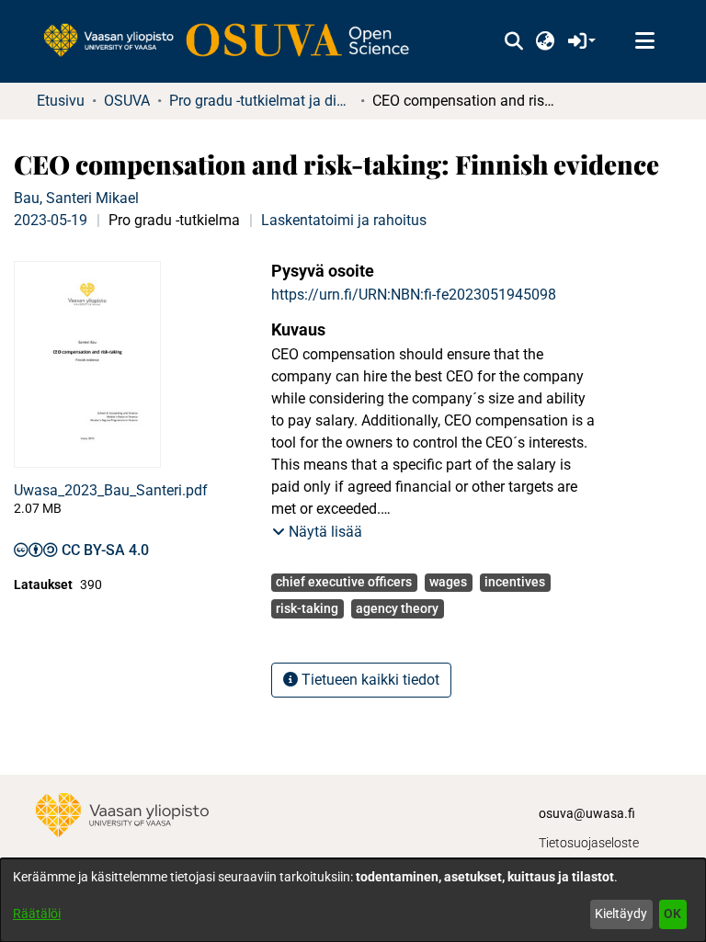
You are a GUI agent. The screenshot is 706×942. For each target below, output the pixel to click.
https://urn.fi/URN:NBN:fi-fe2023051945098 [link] (413, 294)
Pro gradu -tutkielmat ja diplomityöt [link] (261, 100)
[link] (235, 41)
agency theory (397, 608)
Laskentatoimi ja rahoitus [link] (344, 220)
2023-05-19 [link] (50, 220)
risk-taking (307, 608)
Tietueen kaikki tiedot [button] (368, 679)
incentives (514, 581)
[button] (513, 41)
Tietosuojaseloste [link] (589, 842)
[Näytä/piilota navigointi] (644, 41)
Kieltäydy (621, 913)
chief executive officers (344, 581)
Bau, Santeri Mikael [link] (76, 198)
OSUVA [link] (127, 100)
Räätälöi (37, 913)
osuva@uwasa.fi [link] (587, 813)
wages (448, 581)
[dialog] (353, 900)
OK (672, 913)
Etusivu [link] (61, 100)
